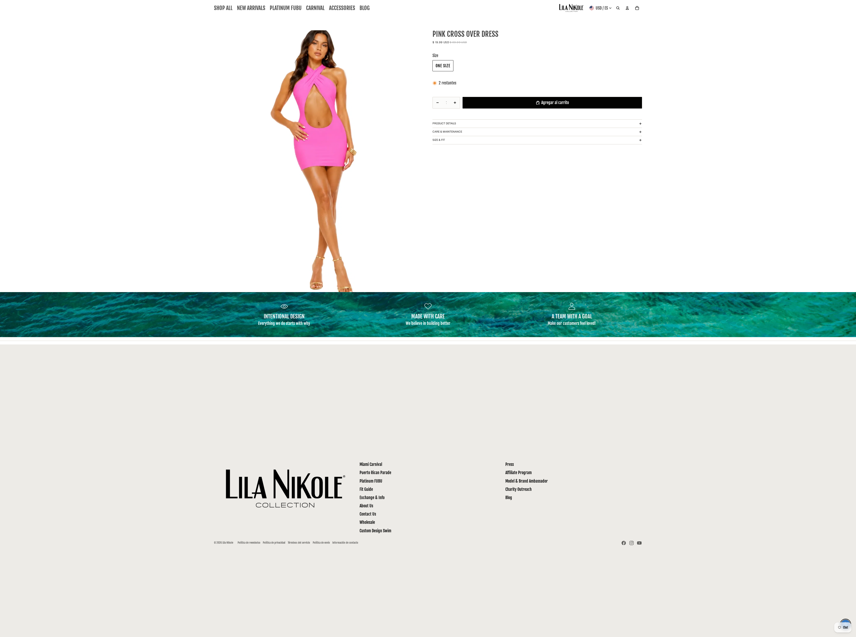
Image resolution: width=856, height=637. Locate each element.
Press (509, 464)
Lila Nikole (227, 542)
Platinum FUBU (371, 481)
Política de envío (321, 542)
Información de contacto (345, 542)
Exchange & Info (372, 497)
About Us (366, 505)
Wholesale (367, 522)
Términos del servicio (299, 542)
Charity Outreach (518, 489)
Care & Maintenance (447, 131)
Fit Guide (366, 489)
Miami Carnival (371, 464)
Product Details (444, 123)
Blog (508, 497)
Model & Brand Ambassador (526, 481)
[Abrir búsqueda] (618, 8)
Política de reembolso (249, 542)
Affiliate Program (518, 472)
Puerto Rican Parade (375, 472)
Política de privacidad (274, 542)
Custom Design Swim (375, 530)
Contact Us (368, 514)
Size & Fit (438, 140)
